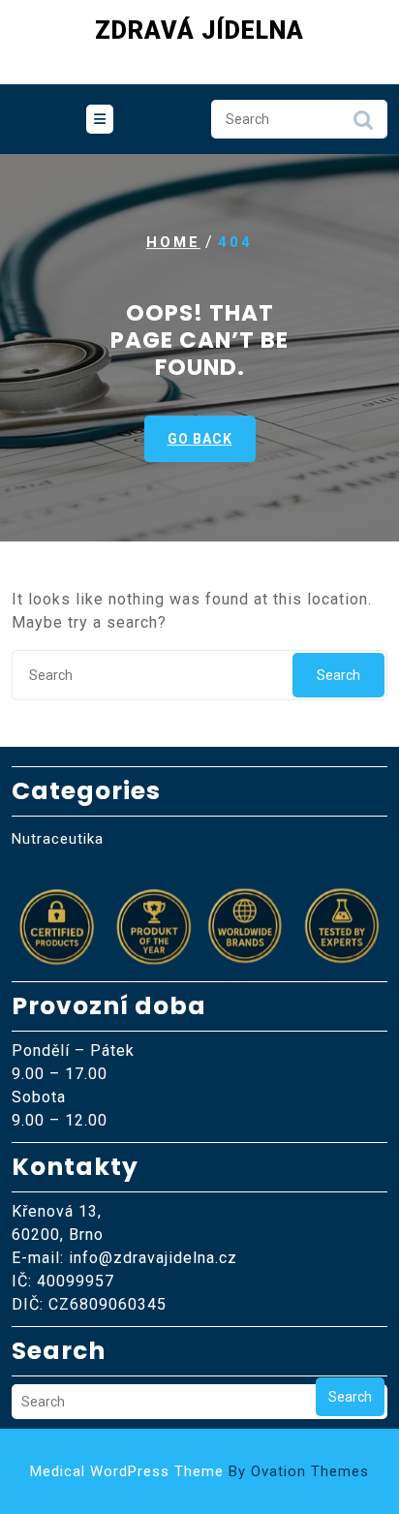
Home (173, 242)
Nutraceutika (58, 839)
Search (363, 125)
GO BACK (200, 439)
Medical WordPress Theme (199, 1471)
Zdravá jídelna (199, 30)
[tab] (99, 119)
